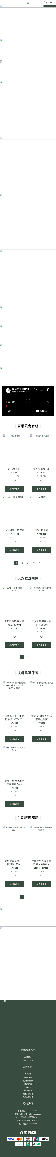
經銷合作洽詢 (28, 1097)
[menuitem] (16, 563)
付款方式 (28, 1087)
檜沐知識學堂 (28, 1093)
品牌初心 (28, 1057)
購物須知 (28, 1077)
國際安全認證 (28, 1060)
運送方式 (28, 1084)
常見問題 (28, 1074)
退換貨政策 (28, 1090)
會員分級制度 (28, 1080)
